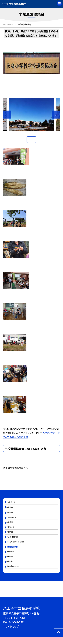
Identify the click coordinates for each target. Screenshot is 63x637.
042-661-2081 (17, 617)
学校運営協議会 (12, 546)
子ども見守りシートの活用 (15, 541)
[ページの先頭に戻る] (58, 632)
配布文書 (9, 556)
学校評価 (9, 532)
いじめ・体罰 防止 (12, 537)
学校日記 (9, 561)
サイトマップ (12, 626)
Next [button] (56, 114)
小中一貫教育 (11, 517)
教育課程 (9, 512)
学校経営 (9, 522)
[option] (31, 114)
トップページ (10, 502)
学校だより (10, 527)
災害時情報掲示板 (12, 566)
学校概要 (9, 507)
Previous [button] (7, 114)
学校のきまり (10, 551)
